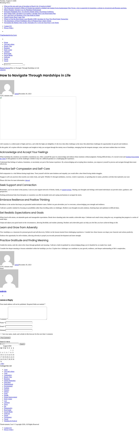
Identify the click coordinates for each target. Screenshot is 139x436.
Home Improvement (10, 397)
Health (6, 395)
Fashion (6, 388)
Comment (4, 319)
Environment (8, 386)
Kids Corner (8, 50)
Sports (6, 59)
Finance (6, 390)
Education (7, 382)
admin (17, 94)
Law (5, 401)
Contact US (8, 26)
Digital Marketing (9, 380)
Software (7, 57)
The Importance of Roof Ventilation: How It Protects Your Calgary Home (27, 21)
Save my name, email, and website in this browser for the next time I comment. (27, 334)
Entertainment (8, 384)
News (6, 404)
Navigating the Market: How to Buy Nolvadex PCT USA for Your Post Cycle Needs (31, 22)
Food (5, 393)
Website (2, 330)
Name (2, 322)
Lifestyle (7, 51)
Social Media (8, 55)
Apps (6, 369)
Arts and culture (9, 44)
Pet (5, 406)
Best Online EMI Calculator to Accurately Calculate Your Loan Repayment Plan (30, 13)
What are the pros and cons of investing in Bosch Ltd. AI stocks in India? (27, 6)
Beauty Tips (8, 46)
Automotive (8, 375)
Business (7, 48)
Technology (8, 417)
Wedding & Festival (10, 421)
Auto (5, 373)
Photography (8, 408)
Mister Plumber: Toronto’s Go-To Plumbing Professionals (22, 10)
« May (2, 363)
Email (2, 326)
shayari (27, 180)
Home (6, 42)
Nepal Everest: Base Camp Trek (14, 17)
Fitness (6, 391)
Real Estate (7, 53)
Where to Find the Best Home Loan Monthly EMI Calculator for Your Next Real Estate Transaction (36, 19)
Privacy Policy (8, 28)
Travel (6, 61)
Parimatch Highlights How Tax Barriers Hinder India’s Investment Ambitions (29, 12)
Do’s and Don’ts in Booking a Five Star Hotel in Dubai (22, 15)
